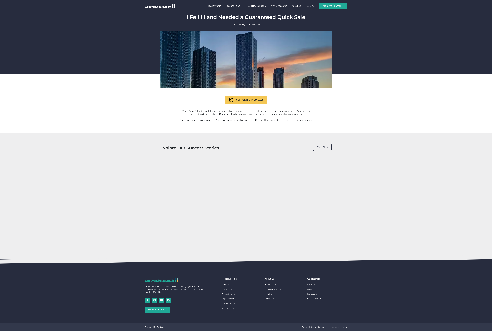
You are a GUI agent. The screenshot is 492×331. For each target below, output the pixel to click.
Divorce (225, 289)
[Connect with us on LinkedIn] (168, 300)
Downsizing (227, 294)
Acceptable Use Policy (337, 327)
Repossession (228, 299)
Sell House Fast (256, 6)
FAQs (309, 285)
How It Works (214, 6)
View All (321, 147)
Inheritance (227, 285)
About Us (296, 6)
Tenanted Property (230, 308)
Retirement (227, 304)
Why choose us (271, 289)
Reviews (310, 6)
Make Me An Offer (332, 6)
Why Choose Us (279, 6)
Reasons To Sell (233, 6)
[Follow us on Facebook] (147, 300)
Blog (309, 289)
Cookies (321, 327)
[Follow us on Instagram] (154, 300)
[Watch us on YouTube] (161, 300)
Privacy (312, 327)
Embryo (160, 327)
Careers (268, 299)
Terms (304, 327)
